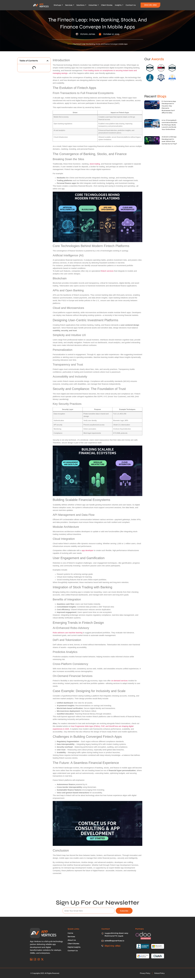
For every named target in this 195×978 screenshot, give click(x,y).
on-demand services (119, 681)
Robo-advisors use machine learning (67, 633)
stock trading (95, 164)
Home (69, 44)
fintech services (107, 271)
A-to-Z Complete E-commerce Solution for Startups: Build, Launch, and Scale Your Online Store (169, 124)
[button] (48, 61)
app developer (87, 550)
